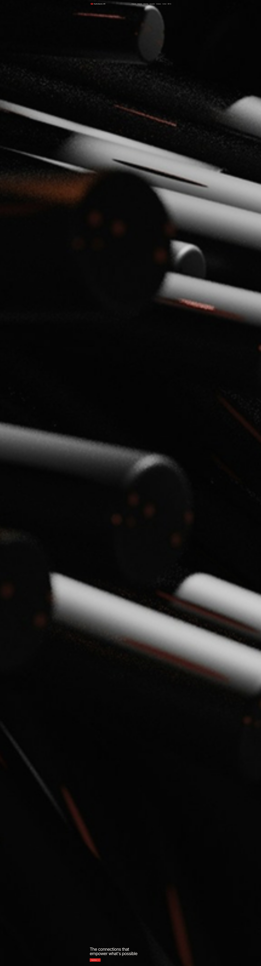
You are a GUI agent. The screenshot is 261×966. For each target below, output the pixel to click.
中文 (170, 4)
